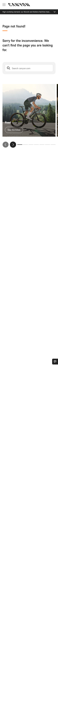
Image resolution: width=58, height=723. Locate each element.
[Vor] (13, 145)
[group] (29, 116)
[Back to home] (19, 4)
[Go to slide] (25, 145)
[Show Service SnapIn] (55, 361)
